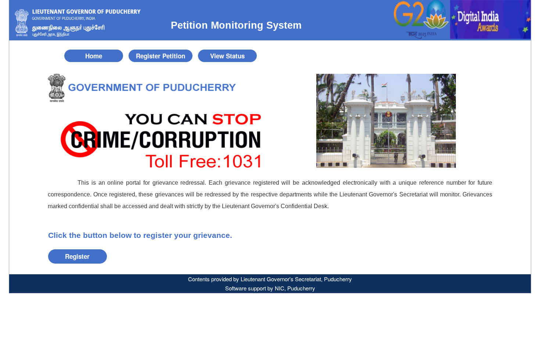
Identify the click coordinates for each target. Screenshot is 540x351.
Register (77, 256)
